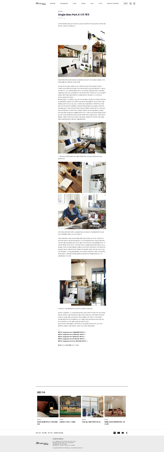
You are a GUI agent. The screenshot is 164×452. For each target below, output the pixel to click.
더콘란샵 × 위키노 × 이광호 (67, 422)
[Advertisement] (82, 365)
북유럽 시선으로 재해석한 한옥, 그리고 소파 (114, 423)
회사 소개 (38, 433)
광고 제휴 (44, 433)
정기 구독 (50, 433)
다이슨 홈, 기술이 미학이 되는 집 (91, 422)
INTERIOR (60, 11)
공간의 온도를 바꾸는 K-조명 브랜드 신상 (47, 423)
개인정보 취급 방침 (58, 433)
